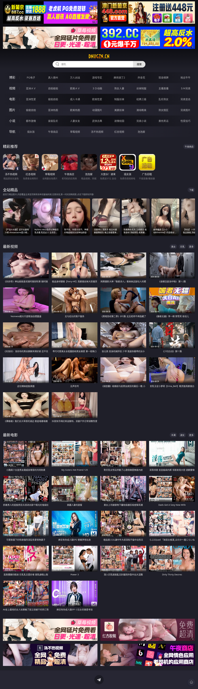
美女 (173, 246)
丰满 (173, 435)
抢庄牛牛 (185, 77)
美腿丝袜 (119, 110)
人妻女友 (75, 121)
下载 (191, 189)
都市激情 (31, 121)
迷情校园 (119, 121)
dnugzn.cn (99, 56)
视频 (12, 88)
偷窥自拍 (31, 110)
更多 (191, 246)
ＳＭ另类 (185, 88)
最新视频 (10, 246)
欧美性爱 (97, 99)
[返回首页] (191, 682)
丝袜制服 (141, 88)
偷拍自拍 (53, 99)
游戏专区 (97, 77)
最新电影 (10, 434)
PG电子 (31, 77)
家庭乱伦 (53, 121)
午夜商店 (53, 131)
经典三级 (141, 99)
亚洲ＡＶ (31, 88)
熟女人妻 (119, 88)
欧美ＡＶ (75, 88)
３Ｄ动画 (97, 88)
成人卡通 (75, 99)
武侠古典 (97, 121)
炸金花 (141, 77)
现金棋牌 (163, 77)
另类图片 (185, 110)
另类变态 (185, 99)
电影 (12, 99)
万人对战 (75, 77)
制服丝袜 (119, 99)
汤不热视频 (97, 131)
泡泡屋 (141, 131)
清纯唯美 (141, 110)
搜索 (139, 64)
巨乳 (182, 246)
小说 (12, 121)
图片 (12, 110)
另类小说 (141, 121)
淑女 (182, 435)
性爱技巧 (185, 121)
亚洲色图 (53, 110)
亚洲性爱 (31, 99)
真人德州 (53, 77)
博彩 (12, 77)
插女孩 (31, 131)
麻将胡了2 (119, 77)
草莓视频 (75, 131)
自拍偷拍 (53, 88)
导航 (12, 132)
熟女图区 (163, 110)
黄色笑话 (163, 121)
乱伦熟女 (163, 99)
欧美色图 (75, 110)
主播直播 (163, 88)
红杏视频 (119, 131)
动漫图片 (97, 110)
